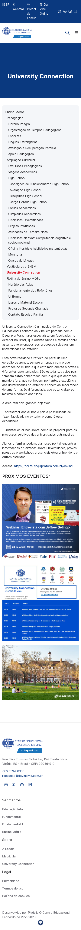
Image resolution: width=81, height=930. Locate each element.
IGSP (5, 4)
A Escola (8, 849)
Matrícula (9, 856)
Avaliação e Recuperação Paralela (32, 148)
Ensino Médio (14, 112)
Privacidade (10, 881)
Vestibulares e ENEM (21, 266)
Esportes (14, 136)
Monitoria (15, 254)
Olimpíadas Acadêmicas (24, 214)
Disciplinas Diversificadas (25, 220)
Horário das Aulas (20, 284)
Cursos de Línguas (21, 260)
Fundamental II (12, 824)
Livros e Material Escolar (25, 302)
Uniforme (14, 296)
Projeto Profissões (21, 226)
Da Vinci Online (44, 9)
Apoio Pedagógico (21, 154)
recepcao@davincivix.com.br (22, 776)
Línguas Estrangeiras (22, 142)
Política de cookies (16, 896)
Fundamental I (12, 817)
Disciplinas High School (26, 196)
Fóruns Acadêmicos (22, 208)
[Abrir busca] (67, 33)
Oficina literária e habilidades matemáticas (37, 248)
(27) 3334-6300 (13, 771)
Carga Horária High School (28, 202)
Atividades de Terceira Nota (28, 232)
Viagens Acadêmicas (22, 172)
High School (16, 178)
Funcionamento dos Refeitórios (30, 290)
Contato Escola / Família (25, 314)
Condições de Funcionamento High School (39, 184)
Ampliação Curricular (21, 160)
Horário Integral (19, 124)
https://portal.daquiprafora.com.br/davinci (43, 466)
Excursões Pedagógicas (25, 166)
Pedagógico (15, 118)
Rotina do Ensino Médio (23, 278)
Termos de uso (13, 888)
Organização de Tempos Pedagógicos (34, 130)
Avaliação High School (25, 190)
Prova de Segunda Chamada (28, 308)
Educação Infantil (14, 809)
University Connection (23, 272)
